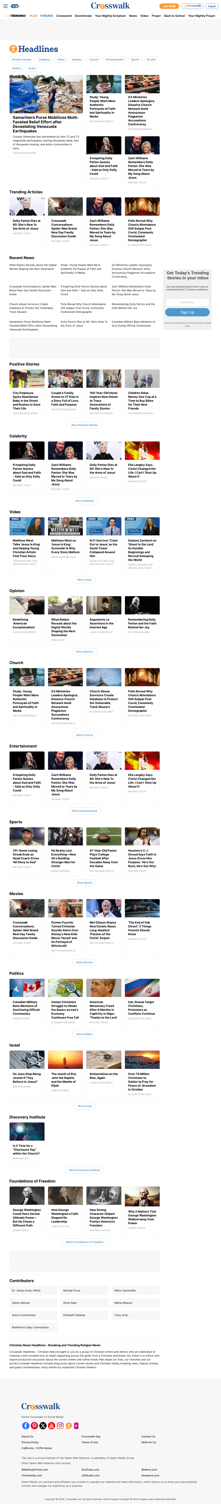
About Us (27, 1436)
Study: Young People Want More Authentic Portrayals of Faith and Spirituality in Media (81, 268)
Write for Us (148, 1442)
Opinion (77, 59)
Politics (16, 68)
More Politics (85, 1034)
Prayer (156, 15)
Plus (33, 15)
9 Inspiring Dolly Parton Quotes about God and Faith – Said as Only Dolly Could (84, 290)
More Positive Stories (85, 425)
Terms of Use (90, 1442)
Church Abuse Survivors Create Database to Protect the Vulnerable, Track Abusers (31, 307)
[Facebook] (25, 1425)
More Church (85, 735)
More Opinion (84, 651)
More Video (84, 579)
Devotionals (83, 15)
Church (94, 59)
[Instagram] (60, 1425)
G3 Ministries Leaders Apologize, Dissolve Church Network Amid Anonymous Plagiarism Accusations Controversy (133, 270)
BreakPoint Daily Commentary (30, 1327)
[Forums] (68, 1425)
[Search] (15, 6)
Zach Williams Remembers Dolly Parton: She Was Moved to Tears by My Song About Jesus (134, 290)
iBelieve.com (149, 1469)
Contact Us (148, 1436)
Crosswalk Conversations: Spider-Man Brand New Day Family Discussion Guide (32, 290)
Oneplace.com (150, 1475)
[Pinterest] (34, 1425)
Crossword (64, 15)
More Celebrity (85, 500)
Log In (212, 6)
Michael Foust (71, 1290)
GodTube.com (90, 1469)
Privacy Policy (30, 1442)
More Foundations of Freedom (84, 1242)
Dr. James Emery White (26, 1290)
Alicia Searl (70, 1302)
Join (169, 6)
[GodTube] (77, 1425)
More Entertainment (84, 810)
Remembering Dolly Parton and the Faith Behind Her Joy (133, 306)
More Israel (85, 1106)
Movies (151, 59)
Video (144, 15)
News (133, 15)
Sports (135, 59)
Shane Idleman (21, 1302)
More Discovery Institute (84, 1170)
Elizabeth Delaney (74, 1315)
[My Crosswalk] (192, 6)
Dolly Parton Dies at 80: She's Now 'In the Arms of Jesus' (84, 323)
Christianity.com (32, 1475)
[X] (43, 1425)
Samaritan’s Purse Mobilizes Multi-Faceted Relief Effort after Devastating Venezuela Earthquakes (33, 325)
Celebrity (44, 59)
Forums (46, 15)
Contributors (21, 1280)
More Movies (85, 962)
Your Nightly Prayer (201, 15)
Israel (32, 68)
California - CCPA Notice (37, 1448)
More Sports (84, 882)
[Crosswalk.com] (110, 5)
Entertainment (115, 59)
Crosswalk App (91, 1436)
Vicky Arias (121, 1315)
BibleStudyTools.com (35, 1469)
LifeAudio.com (91, 1475)
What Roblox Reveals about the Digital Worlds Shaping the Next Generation (33, 266)
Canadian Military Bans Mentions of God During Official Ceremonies (133, 323)
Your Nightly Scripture (110, 15)
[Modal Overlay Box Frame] (187, 299)
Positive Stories (21, 59)
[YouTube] (51, 1425)
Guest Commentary (24, 1315)
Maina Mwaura (123, 1302)
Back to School (174, 15)
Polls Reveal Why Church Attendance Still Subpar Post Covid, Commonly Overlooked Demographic (83, 307)
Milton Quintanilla (125, 1290)
